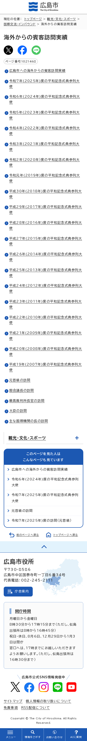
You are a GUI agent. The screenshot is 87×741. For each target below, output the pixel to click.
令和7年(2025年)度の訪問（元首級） (42, 520)
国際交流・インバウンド (20, 24)
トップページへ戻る (65, 535)
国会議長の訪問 (21, 390)
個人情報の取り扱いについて (48, 701)
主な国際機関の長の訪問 (28, 421)
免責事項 (11, 707)
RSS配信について (35, 707)
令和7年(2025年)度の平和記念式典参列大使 (45, 497)
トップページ (33, 19)
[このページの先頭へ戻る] (43, 546)
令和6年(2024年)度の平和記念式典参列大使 (45, 482)
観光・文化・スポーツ (61, 19)
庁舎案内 (22, 591)
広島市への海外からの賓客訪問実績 (37, 70)
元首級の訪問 (19, 380)
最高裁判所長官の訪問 (27, 400)
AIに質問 (76, 737)
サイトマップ (13, 701)
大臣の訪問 (18, 410)
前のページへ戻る (27, 535)
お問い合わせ (54, 737)
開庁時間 (23, 611)
